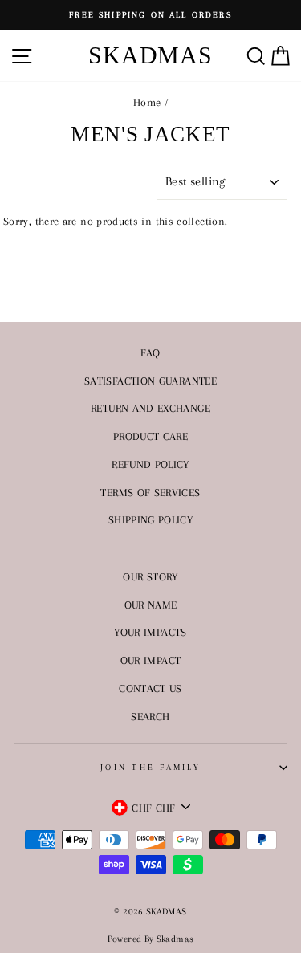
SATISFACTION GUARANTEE (150, 380)
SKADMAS (150, 55)
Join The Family (150, 767)
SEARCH (150, 716)
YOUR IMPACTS (150, 631)
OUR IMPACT (150, 660)
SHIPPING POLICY (150, 519)
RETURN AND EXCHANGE (150, 407)
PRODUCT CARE (150, 436)
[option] (150, 15)
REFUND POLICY (150, 464)
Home (147, 102)
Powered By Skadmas (151, 939)
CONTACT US (150, 688)
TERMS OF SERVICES (150, 492)
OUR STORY (150, 576)
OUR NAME (150, 604)
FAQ (150, 352)
